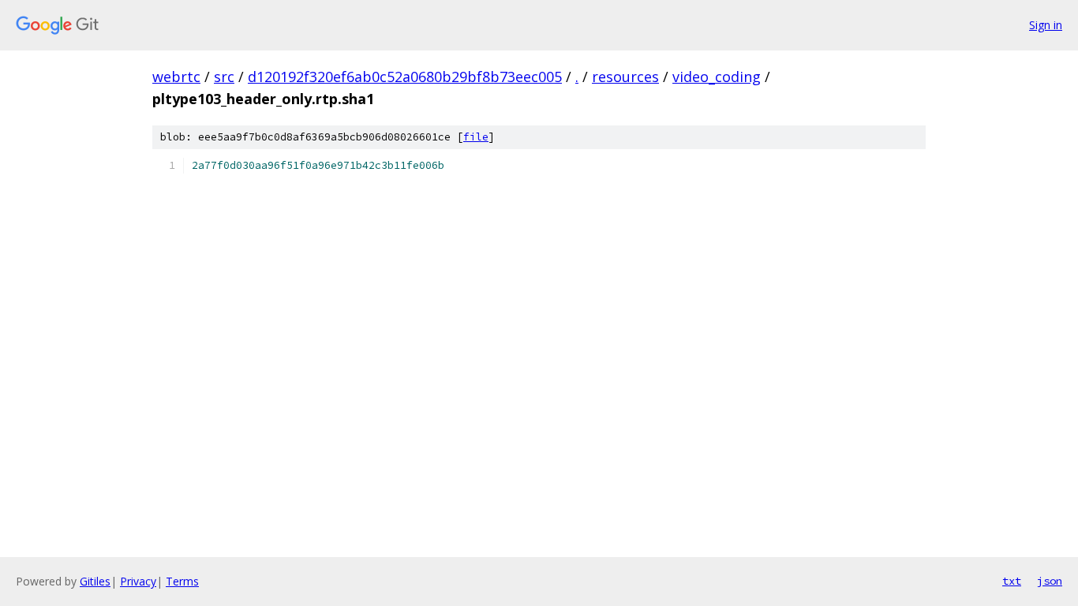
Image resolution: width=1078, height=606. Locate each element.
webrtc (176, 76)
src (224, 76)
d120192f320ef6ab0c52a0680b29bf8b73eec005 (405, 76)
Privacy (138, 581)
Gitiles (95, 581)
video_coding (716, 76)
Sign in (1045, 24)
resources (625, 76)
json (1049, 581)
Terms (182, 581)
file (475, 137)
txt (1011, 581)
